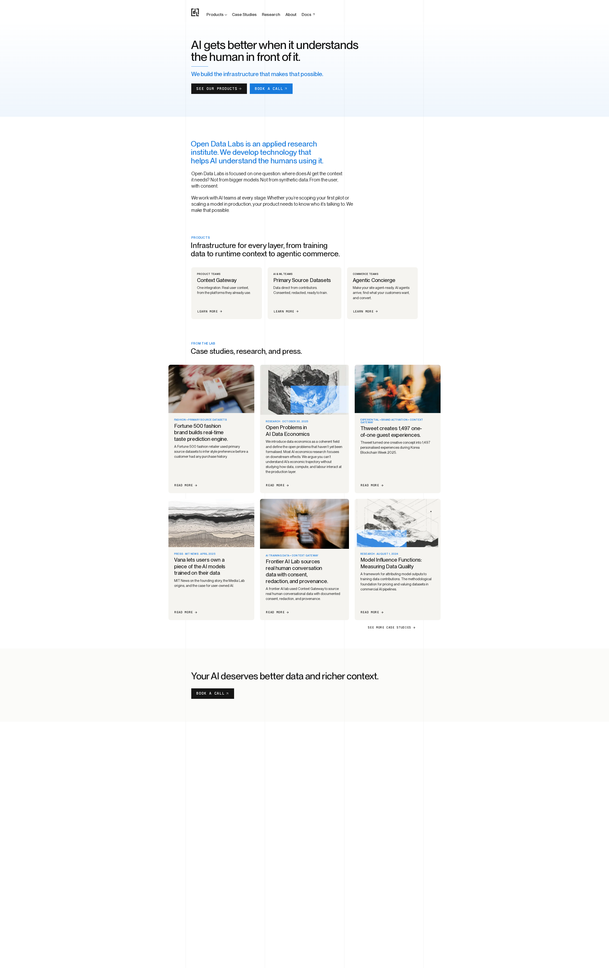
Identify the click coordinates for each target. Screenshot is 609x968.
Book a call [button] (269, 88)
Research (271, 14)
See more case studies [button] (389, 627)
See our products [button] (216, 88)
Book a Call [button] (210, 693)
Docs (306, 14)
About (290, 14)
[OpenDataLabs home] (195, 12)
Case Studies (244, 14)
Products (215, 14)
